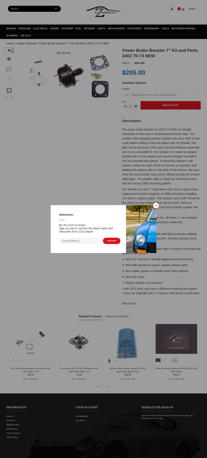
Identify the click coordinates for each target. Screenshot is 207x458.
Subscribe (111, 241)
